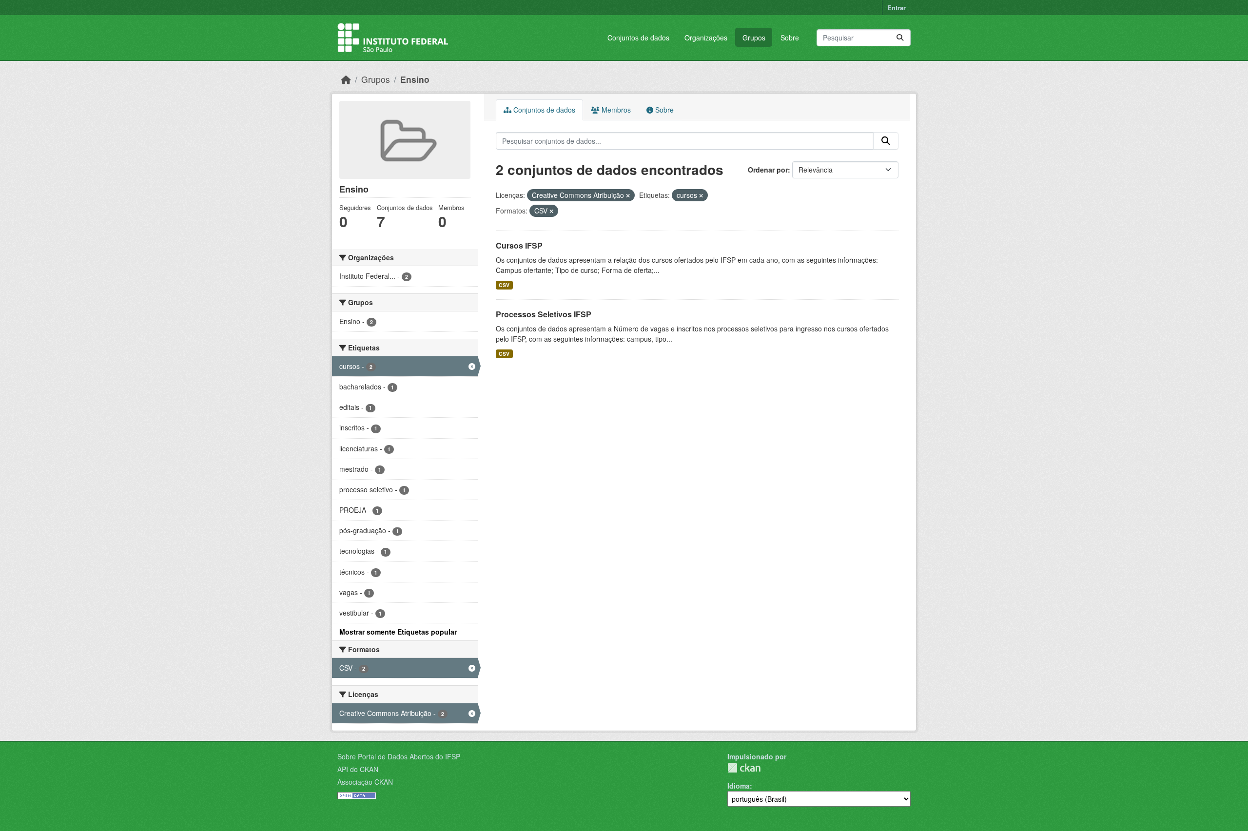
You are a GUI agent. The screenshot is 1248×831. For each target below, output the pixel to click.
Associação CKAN (365, 782)
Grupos (753, 37)
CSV (504, 285)
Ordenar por (768, 169)
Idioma (738, 786)
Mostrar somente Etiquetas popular (398, 632)
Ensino (414, 79)
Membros (615, 110)
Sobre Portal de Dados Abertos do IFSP (398, 756)
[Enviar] (900, 37)
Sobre (789, 37)
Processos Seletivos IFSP (543, 314)
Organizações (705, 37)
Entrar (896, 7)
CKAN (743, 768)
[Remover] (628, 195)
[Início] (346, 79)
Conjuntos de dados (638, 37)
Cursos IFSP (519, 245)
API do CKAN (357, 769)
